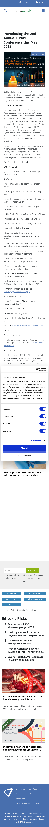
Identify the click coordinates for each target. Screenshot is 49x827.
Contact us (37, 789)
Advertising (27, 789)
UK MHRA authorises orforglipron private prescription (20, 643)
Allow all (24, 448)
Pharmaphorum (8, 792)
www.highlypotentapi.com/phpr (17, 291)
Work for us (36, 803)
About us (19, 789)
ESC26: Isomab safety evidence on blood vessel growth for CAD (23, 698)
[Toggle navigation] (6, 10)
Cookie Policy (29, 794)
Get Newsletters (28, 2)
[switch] (42, 416)
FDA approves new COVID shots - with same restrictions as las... (23, 474)
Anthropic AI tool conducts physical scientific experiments (26, 634)
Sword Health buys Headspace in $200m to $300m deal (25, 658)
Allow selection (24, 456)
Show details (36, 440)
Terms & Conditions (23, 803)
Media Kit (42, 2)
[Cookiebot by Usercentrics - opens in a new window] (35, 369)
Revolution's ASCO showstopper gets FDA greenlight (21, 627)
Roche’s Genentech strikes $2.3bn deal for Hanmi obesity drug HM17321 (25, 651)
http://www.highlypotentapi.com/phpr (28, 325)
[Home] (23, 11)
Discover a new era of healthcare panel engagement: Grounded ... (22, 748)
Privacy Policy (20, 799)
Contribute (20, 794)
